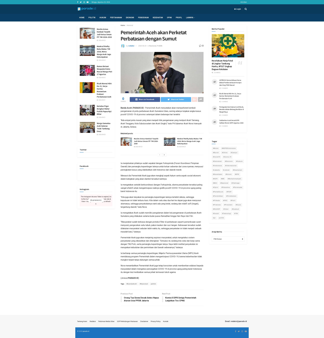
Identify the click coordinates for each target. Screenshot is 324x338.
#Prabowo (217, 205)
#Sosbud (235, 209)
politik (153, 284)
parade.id (86, 331)
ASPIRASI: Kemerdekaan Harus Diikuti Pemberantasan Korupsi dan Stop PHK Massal (230, 82)
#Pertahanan (231, 196)
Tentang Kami (82, 321)
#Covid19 (216, 157)
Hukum (102, 18)
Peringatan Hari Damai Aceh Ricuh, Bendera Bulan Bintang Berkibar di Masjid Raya (231, 109)
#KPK (237, 174)
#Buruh (216, 152)
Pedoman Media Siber (106, 321)
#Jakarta (216, 170)
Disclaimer (144, 321)
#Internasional (231, 165)
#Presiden (228, 205)
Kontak (165, 321)
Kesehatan (158, 18)
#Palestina (225, 187)
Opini (169, 18)
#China (224, 152)
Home (81, 18)
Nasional (130, 25)
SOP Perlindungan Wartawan (127, 321)
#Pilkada (216, 200)
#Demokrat (217, 161)
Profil (179, 18)
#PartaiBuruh (218, 192)
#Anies (215, 148)
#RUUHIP (216, 209)
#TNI (236, 213)
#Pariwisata (237, 187)
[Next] (164, 155)
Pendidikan (143, 18)
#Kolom (229, 174)
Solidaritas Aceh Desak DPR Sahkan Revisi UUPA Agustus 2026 (231, 121)
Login (238, 9)
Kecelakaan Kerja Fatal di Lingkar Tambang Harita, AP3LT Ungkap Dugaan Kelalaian (222, 65)
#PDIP (229, 192)
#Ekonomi (229, 161)
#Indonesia (217, 165)
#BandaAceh (131, 284)
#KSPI (215, 179)
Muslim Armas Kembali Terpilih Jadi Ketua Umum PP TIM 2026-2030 (146, 141)
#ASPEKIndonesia (229, 148)
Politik (91, 18)
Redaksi (93, 321)
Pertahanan (116, 18)
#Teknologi (226, 213)
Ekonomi (130, 18)
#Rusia (238, 205)
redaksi (131, 46)
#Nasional (144, 284)
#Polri (233, 200)
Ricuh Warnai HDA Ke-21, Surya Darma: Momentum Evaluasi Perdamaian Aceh (230, 96)
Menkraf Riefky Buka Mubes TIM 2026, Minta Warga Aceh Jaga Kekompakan (189, 141)
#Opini (215, 187)
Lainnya (189, 18)
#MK (222, 179)
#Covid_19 (227, 157)
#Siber (226, 209)
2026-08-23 (138, 147)
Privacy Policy (155, 321)
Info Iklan (243, 2)
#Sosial (216, 213)
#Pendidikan (218, 196)
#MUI (215, 183)
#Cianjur (234, 152)
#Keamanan (237, 170)
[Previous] (160, 155)
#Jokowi (226, 170)
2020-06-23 (142, 46)
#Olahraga (235, 183)
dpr (214, 218)
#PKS (225, 200)
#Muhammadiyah (234, 179)
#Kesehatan (217, 174)
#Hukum (239, 161)
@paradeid (97, 200)
